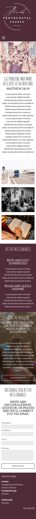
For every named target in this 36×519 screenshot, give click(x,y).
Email (4, 439)
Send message (18, 466)
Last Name (6, 430)
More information (18, 378)
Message (5, 448)
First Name (6, 423)
